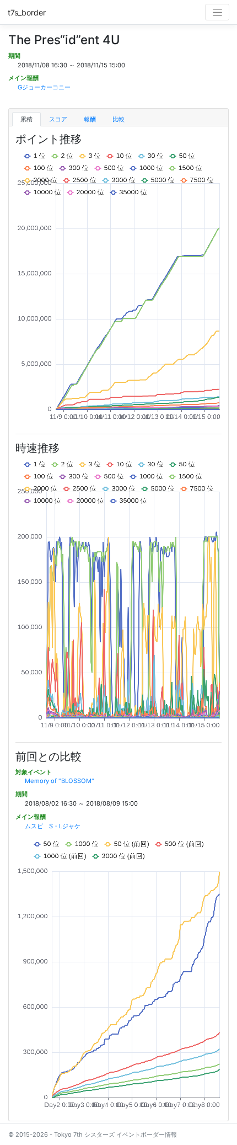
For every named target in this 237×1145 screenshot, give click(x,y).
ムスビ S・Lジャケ (52, 826)
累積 (26, 119)
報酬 (90, 119)
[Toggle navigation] (217, 12)
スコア (58, 119)
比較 (118, 119)
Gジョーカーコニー (44, 87)
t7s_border (27, 12)
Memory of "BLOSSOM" (59, 781)
